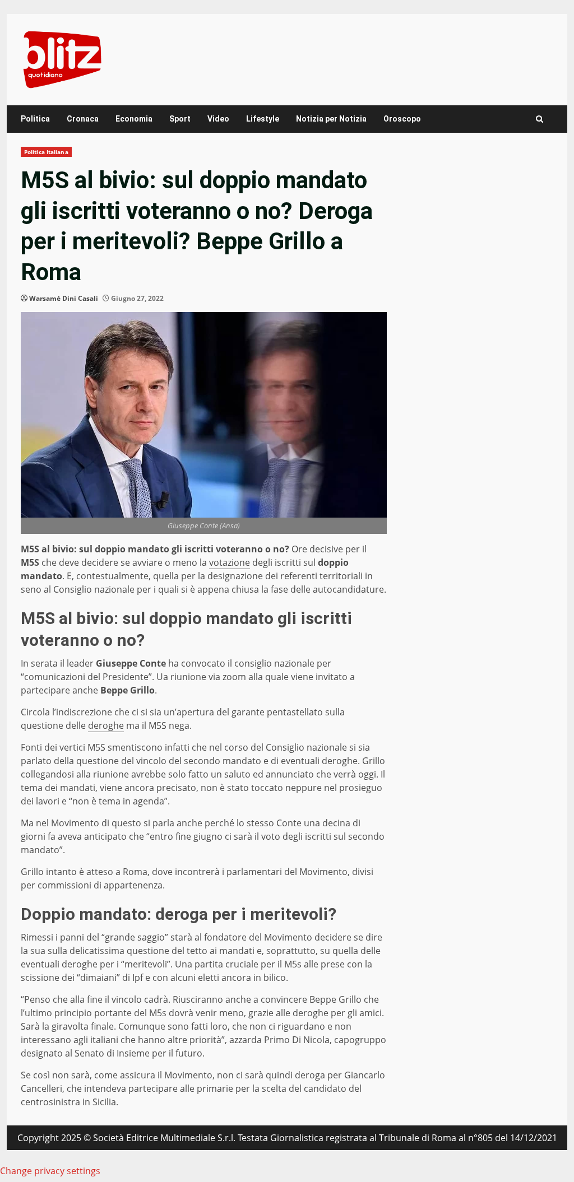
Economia (133, 118)
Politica (35, 118)
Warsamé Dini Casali (63, 298)
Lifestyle (262, 118)
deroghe (106, 725)
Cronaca (83, 118)
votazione (229, 562)
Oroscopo (402, 118)
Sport (180, 118)
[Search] (539, 119)
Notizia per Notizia (331, 118)
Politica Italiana (46, 152)
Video (218, 118)
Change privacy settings (50, 1171)
